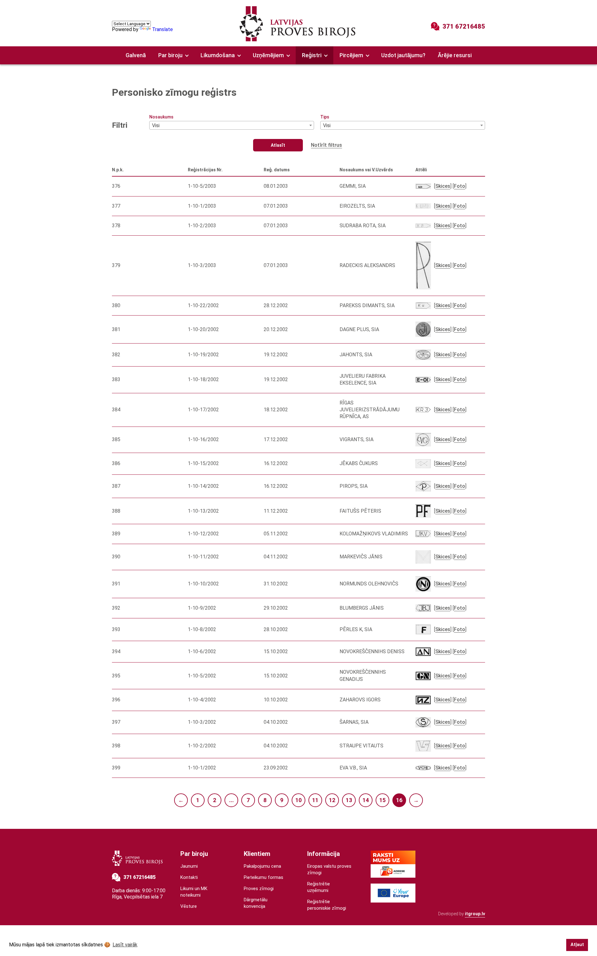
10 (298, 800)
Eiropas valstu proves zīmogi (329, 869)
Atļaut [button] (577, 944)
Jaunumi (189, 866)
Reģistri (312, 55)
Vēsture (188, 906)
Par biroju (170, 55)
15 (382, 800)
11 (315, 800)
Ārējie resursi (455, 55)
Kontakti (189, 877)
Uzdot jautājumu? (403, 55)
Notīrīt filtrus (326, 145)
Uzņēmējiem (268, 55)
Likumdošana (218, 55)
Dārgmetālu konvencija (255, 903)
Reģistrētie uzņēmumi (318, 887)
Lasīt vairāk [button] (125, 945)
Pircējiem (351, 55)
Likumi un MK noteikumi (193, 892)
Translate (162, 29)
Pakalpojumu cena (262, 866)
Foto (459, 186)
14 (366, 800)
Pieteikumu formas (263, 877)
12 (332, 800)
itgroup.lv (475, 913)
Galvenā (136, 55)
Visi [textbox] (156, 125)
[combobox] (231, 125)
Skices (442, 186)
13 (349, 800)
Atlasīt (278, 145)
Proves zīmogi (259, 888)
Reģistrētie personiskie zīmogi (326, 905)
